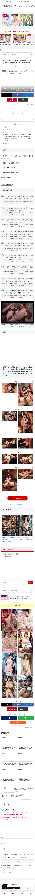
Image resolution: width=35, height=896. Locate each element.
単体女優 (5, 596)
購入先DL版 (8, 143)
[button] (23, 100)
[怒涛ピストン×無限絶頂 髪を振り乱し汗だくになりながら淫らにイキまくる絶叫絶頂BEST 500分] (9, 619)
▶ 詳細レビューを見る (6, 184)
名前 (2, 837)
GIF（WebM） (8, 129)
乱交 (18, 596)
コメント (4, 819)
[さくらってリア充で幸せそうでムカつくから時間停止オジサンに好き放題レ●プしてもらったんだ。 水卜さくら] (9, 686)
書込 (30, 582)
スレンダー (12, 596)
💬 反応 (27, 888)
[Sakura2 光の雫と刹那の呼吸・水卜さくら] (26, 664)
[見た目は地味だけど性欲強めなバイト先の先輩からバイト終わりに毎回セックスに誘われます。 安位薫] (26, 686)
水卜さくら (5, 598)
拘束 (27, 596)
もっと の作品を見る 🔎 (17, 504)
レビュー (7, 127)
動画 (6, 132)
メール (3, 843)
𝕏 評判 (13, 888)
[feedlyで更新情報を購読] (26, 718)
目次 (15, 124)
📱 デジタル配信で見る (17, 498)
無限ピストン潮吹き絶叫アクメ (23, 598)
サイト (3, 849)
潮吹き (12, 598)
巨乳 (23, 596)
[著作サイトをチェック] (9, 718)
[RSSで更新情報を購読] (18, 722)
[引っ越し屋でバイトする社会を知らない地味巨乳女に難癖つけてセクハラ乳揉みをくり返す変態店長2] (9, 664)
